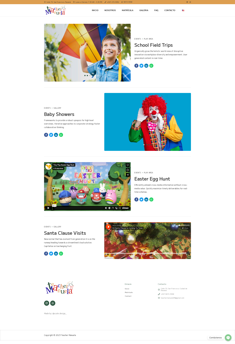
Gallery (57, 108)
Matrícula (127, 10)
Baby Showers (59, 114)
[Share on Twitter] (141, 66)
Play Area (148, 39)
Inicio (95, 10)
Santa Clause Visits (65, 232)
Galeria (143, 10)
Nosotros (110, 10)
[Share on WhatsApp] (151, 66)
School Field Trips (153, 44)
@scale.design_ (59, 313)
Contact (128, 296)
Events (137, 39)
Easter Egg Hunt (152, 178)
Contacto (169, 10)
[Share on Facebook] (136, 66)
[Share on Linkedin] (146, 66)
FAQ (156, 10)
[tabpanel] (87, 53)
